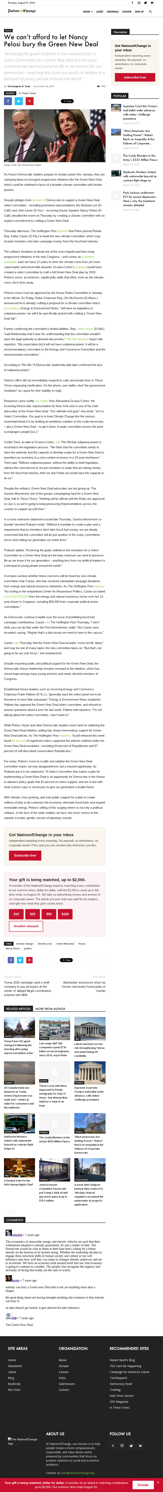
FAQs (62, 1378)
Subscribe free (25, 855)
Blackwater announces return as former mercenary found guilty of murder (83, 987)
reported (62, 231)
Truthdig (115, 1390)
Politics (8, 30)
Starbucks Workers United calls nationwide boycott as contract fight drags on (140, 176)
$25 (32, 914)
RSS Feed (14, 1390)
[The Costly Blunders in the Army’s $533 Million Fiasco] (54, 1123)
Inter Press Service (122, 1396)
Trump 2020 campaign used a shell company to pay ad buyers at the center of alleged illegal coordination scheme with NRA (27, 989)
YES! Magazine (119, 1401)
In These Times (27, 93)
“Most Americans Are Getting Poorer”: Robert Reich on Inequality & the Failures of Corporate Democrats (88, 1144)
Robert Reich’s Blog (122, 1360)
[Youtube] (152, 3)
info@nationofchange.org (77, 1473)
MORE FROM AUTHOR (50, 1009)
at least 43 (39, 200)
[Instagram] (139, 3)
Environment (82, 1179)
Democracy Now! (121, 1384)
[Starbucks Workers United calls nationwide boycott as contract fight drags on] (19, 1123)
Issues (86, 11)
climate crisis (45, 943)
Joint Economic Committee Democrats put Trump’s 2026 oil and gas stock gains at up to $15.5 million (53, 1192)
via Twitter (41, 401)
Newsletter (15, 1366)
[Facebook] (132, 3)
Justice (8, 1036)
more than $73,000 (16, 596)
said (16, 643)
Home (12, 1360)
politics (28, 948)
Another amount (26, 926)
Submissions (67, 1384)
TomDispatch (118, 1378)
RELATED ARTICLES (18, 1009)
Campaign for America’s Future (129, 1372)
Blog (11, 1378)
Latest (99, 11)
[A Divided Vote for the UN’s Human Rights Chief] (19, 1167)
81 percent (19, 740)
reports (98, 586)
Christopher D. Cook (19, 86)
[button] (150, 11)
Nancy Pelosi (13, 948)
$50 (49, 914)
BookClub (14, 1384)
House (82, 943)
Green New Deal (65, 943)
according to (12, 308)
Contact (64, 1390)
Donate (126, 11)
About (63, 1360)
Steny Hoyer (85, 328)
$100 (65, 914)
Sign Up (139, 11)
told (57, 442)
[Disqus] (55, 1277)
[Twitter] (145, 3)
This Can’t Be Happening (125, 1366)
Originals (113, 11)
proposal (80, 267)
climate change (24, 943)
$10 (16, 914)
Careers (64, 1372)
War (77, 1039)
